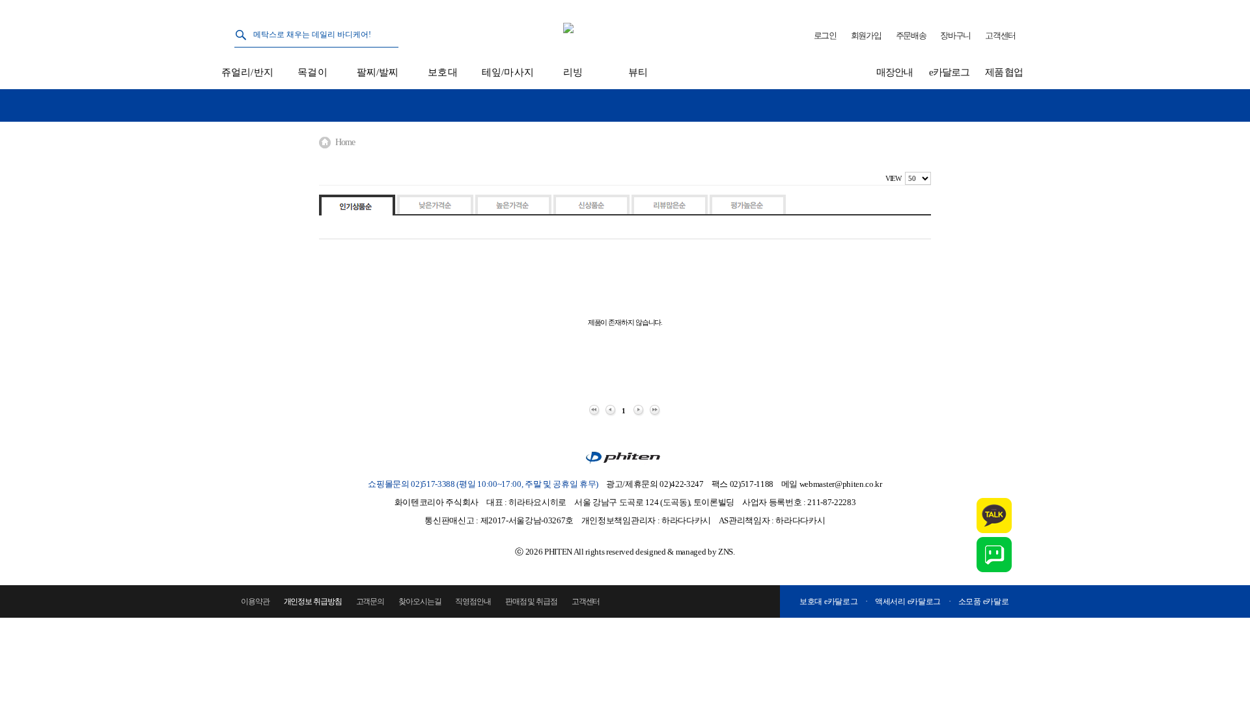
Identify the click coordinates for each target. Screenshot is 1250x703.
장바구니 (955, 35)
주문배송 (911, 35)
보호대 (442, 72)
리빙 (573, 72)
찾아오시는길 (419, 601)
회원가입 (866, 35)
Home (345, 142)
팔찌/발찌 (378, 72)
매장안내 (894, 72)
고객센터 (1000, 35)
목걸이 (312, 72)
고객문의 (370, 601)
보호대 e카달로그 (828, 601)
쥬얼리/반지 (247, 72)
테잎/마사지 (508, 72)
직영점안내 (473, 601)
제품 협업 (1004, 72)
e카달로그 (949, 72)
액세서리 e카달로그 (908, 601)
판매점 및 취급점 (531, 601)
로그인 (825, 35)
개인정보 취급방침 (313, 601)
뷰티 (638, 72)
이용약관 (255, 601)
